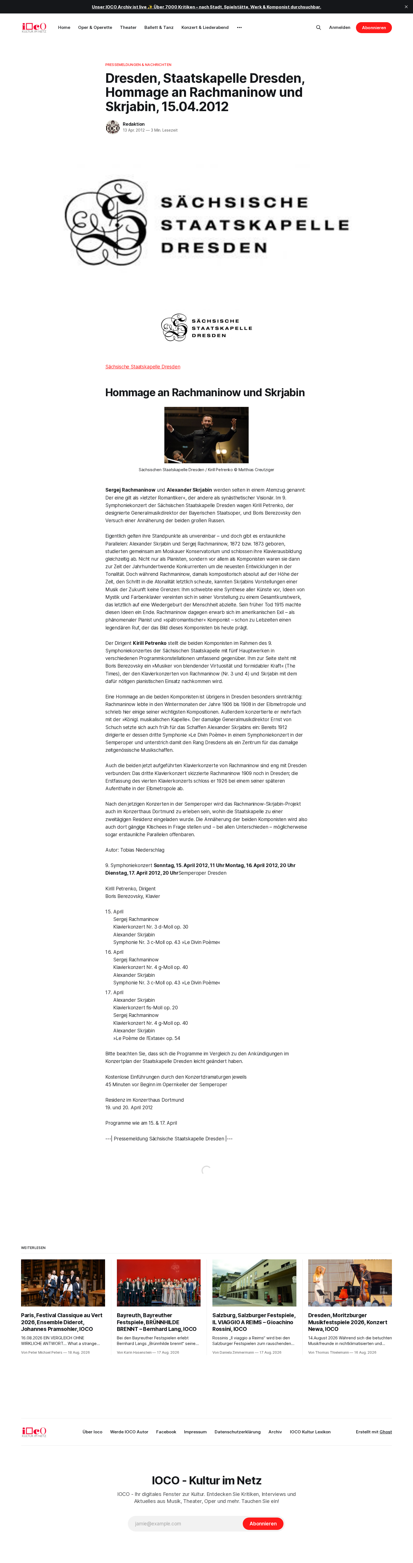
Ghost (386, 1431)
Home (64, 27)
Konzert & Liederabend (205, 27)
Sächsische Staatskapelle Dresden (142, 367)
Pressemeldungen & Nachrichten (138, 64)
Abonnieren (374, 27)
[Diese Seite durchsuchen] (318, 27)
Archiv (275, 1431)
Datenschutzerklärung (238, 1431)
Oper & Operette (95, 27)
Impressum (195, 1431)
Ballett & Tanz (159, 27)
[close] (406, 6)
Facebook (166, 1431)
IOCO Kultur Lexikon (310, 1431)
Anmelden (339, 27)
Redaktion (134, 124)
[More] (239, 27)
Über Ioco (92, 1431)
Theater (128, 27)
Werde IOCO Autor (129, 1431)
